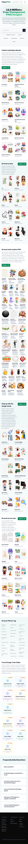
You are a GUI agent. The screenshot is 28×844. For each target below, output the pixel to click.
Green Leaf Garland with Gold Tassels (5, 334)
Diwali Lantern (13, 633)
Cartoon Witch (22, 642)
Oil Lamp (20, 635)
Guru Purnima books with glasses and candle (20, 392)
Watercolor (17, 222)
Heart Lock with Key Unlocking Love (23, 364)
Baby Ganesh (4, 648)
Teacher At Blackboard (20, 475)
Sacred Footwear (22, 323)
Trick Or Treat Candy (21, 625)
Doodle (3, 238)
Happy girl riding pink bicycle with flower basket (6, 350)
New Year (4, 611)
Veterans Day (13, 653)
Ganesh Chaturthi (6, 154)
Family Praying (11, 394)
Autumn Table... (21, 309)
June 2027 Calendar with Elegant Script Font (13, 321)
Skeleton (3, 628)
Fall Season (21, 628)
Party (16, 561)
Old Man (11, 308)
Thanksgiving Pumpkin (21, 653)
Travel (16, 611)
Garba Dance (4, 634)
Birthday (17, 544)
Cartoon (17, 188)
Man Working (5, 475)
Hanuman (4, 308)
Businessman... (15, 352)
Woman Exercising (19, 459)
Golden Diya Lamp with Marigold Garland (22, 293)
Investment (17, 509)
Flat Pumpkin (20, 281)
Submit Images (13, 823)
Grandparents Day (22, 632)
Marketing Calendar (4, 830)
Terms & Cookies (21, 824)
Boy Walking (22, 354)
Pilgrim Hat (12, 636)
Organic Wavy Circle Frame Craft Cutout (15, 364)
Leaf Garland (4, 337)
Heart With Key (22, 366)
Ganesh (14, 41)
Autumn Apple (22, 645)
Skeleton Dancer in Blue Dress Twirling (11, 293)
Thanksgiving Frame (4, 638)
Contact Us (21, 826)
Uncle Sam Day (18, 154)
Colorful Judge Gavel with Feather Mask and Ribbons (12, 279)
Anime (3, 205)
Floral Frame (13, 337)
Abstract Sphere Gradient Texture (5, 320)
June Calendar (4, 283)
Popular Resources (4, 823)
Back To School (18, 578)
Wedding (4, 561)
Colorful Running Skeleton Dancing (4, 392)
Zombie (11, 627)
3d (2, 188)
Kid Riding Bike (5, 352)
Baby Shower (18, 595)
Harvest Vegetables (12, 646)
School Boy (4, 492)
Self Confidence (17, 295)
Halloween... (22, 336)
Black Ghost (18, 381)
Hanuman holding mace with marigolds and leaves (5, 306)
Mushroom (22, 38)
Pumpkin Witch (23, 381)
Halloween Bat (13, 624)
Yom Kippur (4, 84)
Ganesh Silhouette (12, 650)
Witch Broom (13, 642)
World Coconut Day (19, 137)
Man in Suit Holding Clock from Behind (15, 350)
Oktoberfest (5, 119)
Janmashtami (5, 137)
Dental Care (4, 442)
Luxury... (12, 336)
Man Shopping (5, 459)
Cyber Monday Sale (5, 654)
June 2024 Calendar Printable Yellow (4, 280)
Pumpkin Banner (5, 367)
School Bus (4, 509)
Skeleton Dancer (11, 296)
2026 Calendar (5, 544)
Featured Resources (4, 827)
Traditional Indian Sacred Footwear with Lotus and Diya (22, 321)
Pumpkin (19, 282)
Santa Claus (21, 656)
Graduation (4, 578)
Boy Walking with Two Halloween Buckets (22, 351)
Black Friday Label (21, 639)
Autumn (20, 34)
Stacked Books (20, 394)
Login (11, 819)
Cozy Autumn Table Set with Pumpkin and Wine (23, 306)
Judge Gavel (11, 282)
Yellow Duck (4, 380)
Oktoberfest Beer (21, 649)
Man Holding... (15, 354)
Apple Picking (14, 38)
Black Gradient (5, 321)
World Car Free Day (19, 102)
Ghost (21, 337)
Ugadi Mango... (5, 336)
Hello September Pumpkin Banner (5, 364)
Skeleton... (11, 294)
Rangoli (3, 650)
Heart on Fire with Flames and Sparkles (11, 377)
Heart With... (11, 380)
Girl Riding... (4, 354)
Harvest (3, 645)
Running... (4, 394)
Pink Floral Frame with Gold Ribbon (14, 334)
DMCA (20, 821)
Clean (6, 2)
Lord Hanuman (5, 307)
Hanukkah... (4, 295)
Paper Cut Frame (14, 366)
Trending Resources (4, 820)
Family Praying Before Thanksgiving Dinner (11, 392)
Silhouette (17, 238)
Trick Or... (22, 352)
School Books (13, 630)
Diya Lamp (22, 295)
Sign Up (12, 821)
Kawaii (16, 205)
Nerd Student (16, 308)
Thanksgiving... (23, 307)
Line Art (3, 222)
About (20, 819)
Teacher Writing (18, 492)
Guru (10, 307)
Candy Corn (6, 38)
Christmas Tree (13, 656)
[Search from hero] (24, 30)
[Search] (21, 2)
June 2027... (4, 281)
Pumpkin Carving (5, 642)
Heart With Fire (12, 379)
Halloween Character (10, 34)
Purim (10, 281)
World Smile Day (5, 102)
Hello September (5, 365)
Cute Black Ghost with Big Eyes (18, 377)
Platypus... (4, 379)
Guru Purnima (21, 321)
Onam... (21, 294)
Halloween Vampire (4, 625)
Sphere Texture (5, 323)
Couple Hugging (18, 442)
